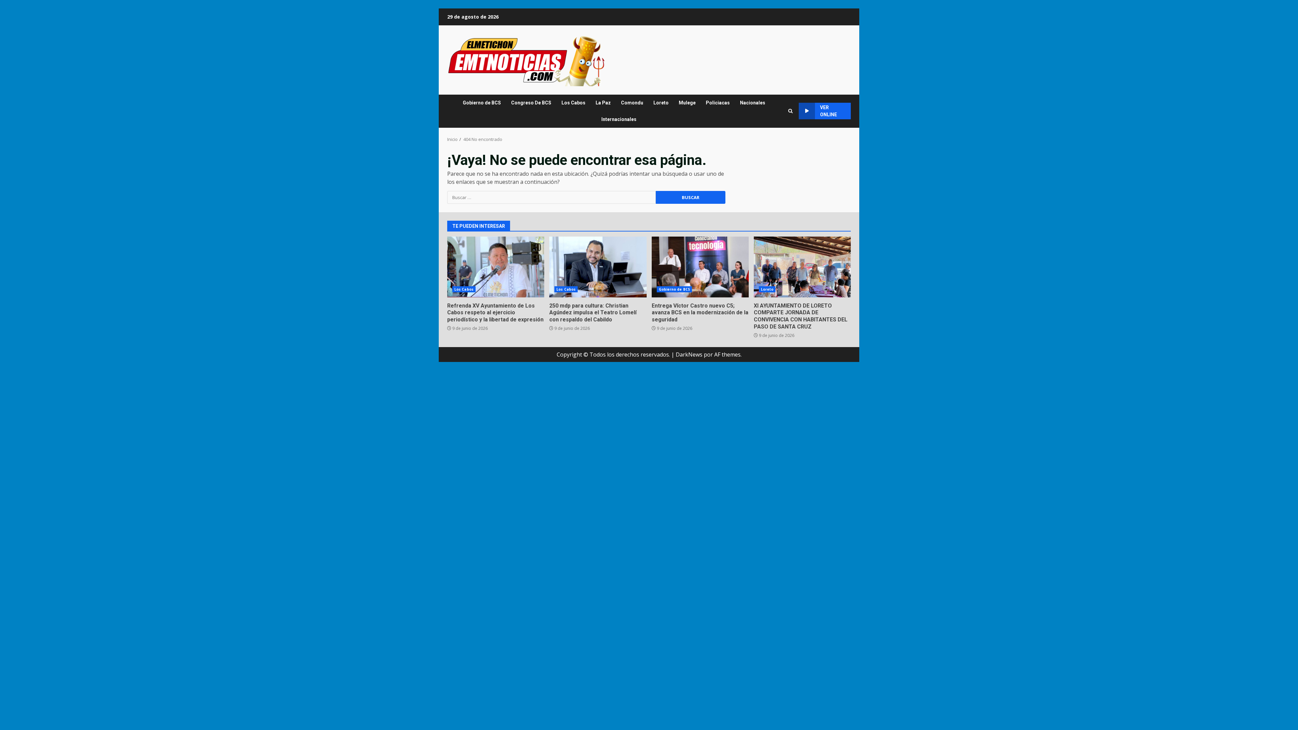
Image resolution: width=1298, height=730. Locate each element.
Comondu (632, 102)
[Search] (790, 111)
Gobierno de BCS (482, 102)
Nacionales (752, 102)
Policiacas (718, 102)
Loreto (661, 102)
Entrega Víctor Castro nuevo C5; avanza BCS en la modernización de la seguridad (700, 267)
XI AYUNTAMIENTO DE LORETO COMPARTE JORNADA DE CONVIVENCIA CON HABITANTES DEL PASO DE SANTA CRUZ (802, 267)
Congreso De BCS (531, 102)
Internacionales (618, 119)
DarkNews (689, 354)
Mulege (687, 102)
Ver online (828, 111)
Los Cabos (573, 102)
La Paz (603, 102)
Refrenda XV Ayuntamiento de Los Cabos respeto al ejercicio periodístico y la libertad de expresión (495, 267)
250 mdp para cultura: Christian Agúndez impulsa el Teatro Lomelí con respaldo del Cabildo (597, 267)
